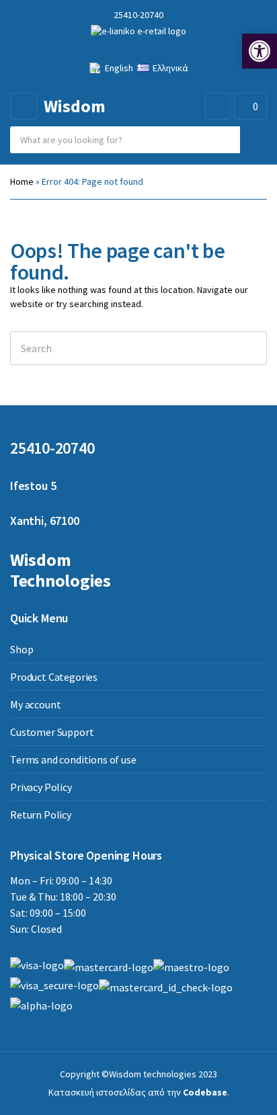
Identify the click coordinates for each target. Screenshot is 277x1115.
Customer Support (51, 732)
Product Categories (53, 677)
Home (22, 181)
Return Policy (40, 814)
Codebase (205, 1092)
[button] (259, 51)
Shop (21, 649)
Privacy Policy (41, 787)
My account (35, 704)
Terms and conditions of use (73, 759)
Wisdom (75, 106)
